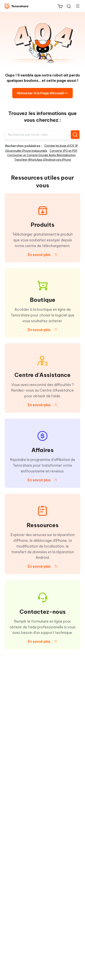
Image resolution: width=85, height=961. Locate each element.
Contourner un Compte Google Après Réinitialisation (41, 155)
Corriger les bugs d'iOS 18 (61, 145)
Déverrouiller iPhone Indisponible (26, 151)
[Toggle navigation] (76, 6)
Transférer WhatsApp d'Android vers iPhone (42, 159)
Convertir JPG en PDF (63, 151)
